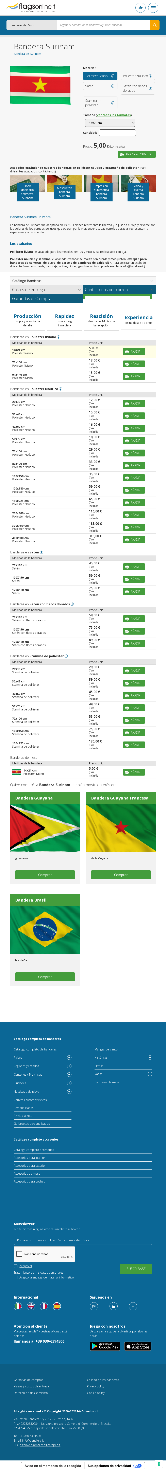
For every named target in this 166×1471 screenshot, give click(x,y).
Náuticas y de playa (26, 1091)
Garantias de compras (28, 1380)
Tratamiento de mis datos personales (38, 1272)
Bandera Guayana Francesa (120, 798)
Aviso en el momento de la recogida (52, 1466)
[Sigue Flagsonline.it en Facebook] (133, 1306)
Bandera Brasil (31, 900)
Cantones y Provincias (28, 1074)
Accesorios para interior (29, 1158)
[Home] (31, 7)
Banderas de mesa (107, 1082)
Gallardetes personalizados (32, 1124)
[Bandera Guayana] (45, 828)
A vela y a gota (23, 1116)
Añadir (135, 351)
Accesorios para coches (29, 1181)
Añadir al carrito (138, 154)
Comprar (45, 875)
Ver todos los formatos (114, 115)
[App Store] (138, 1346)
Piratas (99, 1066)
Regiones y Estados (26, 1066)
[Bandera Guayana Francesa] (121, 828)
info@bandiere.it (33, 1440)
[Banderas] (57, 1306)
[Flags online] (31, 1306)
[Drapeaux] (44, 1306)
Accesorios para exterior (30, 1166)
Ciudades (20, 1083)
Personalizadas (24, 1108)
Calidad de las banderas (103, 1380)
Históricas (101, 1057)
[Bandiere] (18, 1306)
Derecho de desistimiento (31, 1393)
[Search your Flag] (155, 25)
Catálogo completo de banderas (37, 1039)
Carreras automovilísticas (30, 1100)
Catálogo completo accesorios (36, 1139)
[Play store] (105, 1346)
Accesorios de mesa (27, 1173)
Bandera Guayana (34, 798)
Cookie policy (95, 1393)
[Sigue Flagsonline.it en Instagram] (94, 1306)
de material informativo (58, 1277)
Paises (18, 1057)
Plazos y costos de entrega (31, 1386)
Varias (98, 1074)
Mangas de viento (106, 1049)
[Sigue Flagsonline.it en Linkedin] (114, 1306)
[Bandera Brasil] (45, 930)
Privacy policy (95, 1386)
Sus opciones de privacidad (109, 1466)
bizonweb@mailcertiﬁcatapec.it (40, 1445)
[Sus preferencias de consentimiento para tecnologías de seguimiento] (159, 1464)
